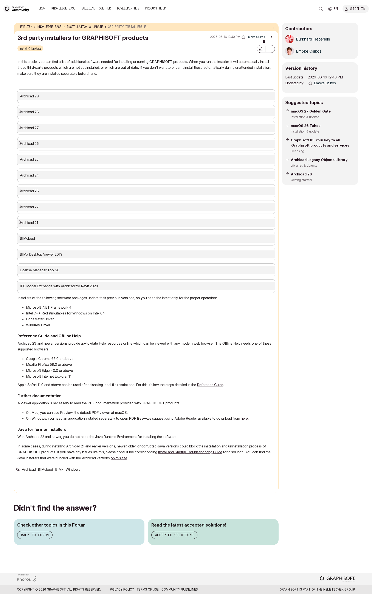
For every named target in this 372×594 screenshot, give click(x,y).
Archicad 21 (29, 222)
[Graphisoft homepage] (337, 579)
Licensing (297, 151)
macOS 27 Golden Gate (311, 111)
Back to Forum (35, 535)
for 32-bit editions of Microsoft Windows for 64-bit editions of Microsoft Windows (88, 256)
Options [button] (272, 27)
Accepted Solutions (174, 535)
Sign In (357, 8)
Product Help (155, 8)
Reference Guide (210, 385)
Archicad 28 (29, 112)
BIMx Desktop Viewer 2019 (41, 254)
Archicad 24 (29, 175)
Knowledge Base (63, 8)
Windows (73, 469)
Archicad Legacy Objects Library (319, 160)
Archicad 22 (29, 207)
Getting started (301, 180)
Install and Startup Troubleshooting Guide (190, 452)
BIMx (59, 469)
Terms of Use (148, 589)
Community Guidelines (179, 589)
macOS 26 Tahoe (306, 125)
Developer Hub (128, 8)
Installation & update (305, 117)
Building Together (96, 8)
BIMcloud (28, 238)
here (244, 418)
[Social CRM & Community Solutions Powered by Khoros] (26, 578)
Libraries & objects (304, 165)
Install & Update (31, 48)
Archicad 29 (29, 96)
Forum (41, 8)
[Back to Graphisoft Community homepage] (17, 8)
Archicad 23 (29, 191)
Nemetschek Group (339, 589)
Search (321, 9)
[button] (261, 49)
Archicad (29, 469)
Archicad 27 (29, 128)
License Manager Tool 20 (39, 270)
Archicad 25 (29, 159)
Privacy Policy (122, 589)
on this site (119, 458)
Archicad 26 (29, 143)
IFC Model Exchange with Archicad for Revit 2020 (59, 286)
